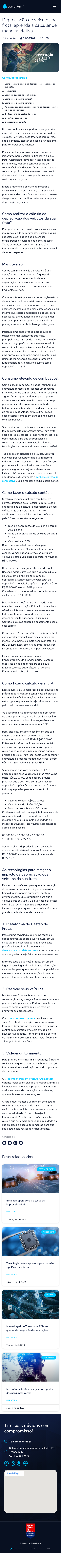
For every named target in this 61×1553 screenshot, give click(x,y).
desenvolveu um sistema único (20, 950)
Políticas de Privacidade (30, 1543)
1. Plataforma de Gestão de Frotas (20, 114)
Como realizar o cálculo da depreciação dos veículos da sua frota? (30, 85)
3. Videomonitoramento (15, 122)
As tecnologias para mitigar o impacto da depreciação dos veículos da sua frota (31, 108)
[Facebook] (13, 1463)
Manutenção (10, 91)
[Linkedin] (19, 1463)
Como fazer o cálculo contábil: (18, 99)
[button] (54, 6)
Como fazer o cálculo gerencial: (19, 103)
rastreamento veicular (23, 1018)
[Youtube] (25, 1463)
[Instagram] (6, 1463)
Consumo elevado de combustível (20, 95)
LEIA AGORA (11, 1212)
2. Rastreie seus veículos (16, 118)
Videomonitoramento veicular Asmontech (29, 1078)
